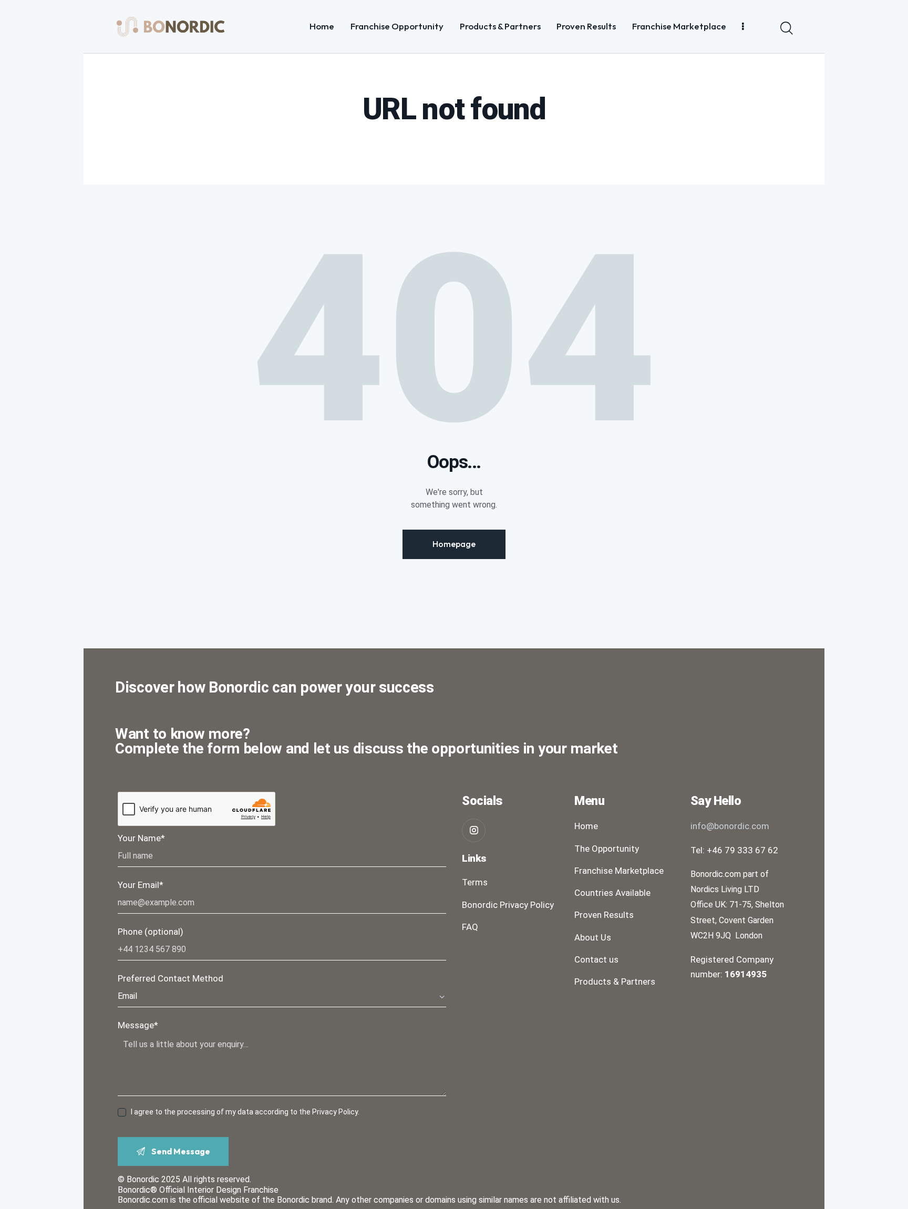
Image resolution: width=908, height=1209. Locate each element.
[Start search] (786, 28)
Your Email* (140, 885)
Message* (138, 1025)
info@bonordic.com (729, 826)
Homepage (454, 544)
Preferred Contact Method (170, 978)
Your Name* (141, 838)
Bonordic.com (143, 1200)
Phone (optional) (150, 931)
